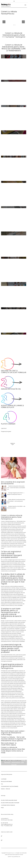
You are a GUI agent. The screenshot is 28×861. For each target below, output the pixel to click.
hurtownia (10, 37)
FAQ (2, 784)
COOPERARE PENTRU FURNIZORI (8, 805)
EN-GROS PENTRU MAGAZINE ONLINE (9, 800)
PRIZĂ (2, 807)
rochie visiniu (16, 751)
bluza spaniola (17, 740)
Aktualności (14, 757)
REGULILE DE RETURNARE (6, 781)
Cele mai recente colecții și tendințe (9, 786)
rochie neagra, (6, 734)
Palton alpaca (11, 745)
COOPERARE (3, 779)
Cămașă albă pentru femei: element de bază (14, 762)
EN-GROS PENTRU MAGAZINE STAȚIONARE (10, 802)
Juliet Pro (9, 856)
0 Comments (18, 768)
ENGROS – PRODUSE (5, 788)
